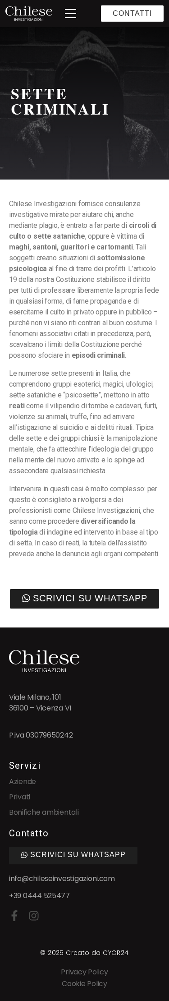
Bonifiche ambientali (44, 812)
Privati (19, 797)
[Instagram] (33, 915)
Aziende (22, 781)
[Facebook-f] (14, 915)
